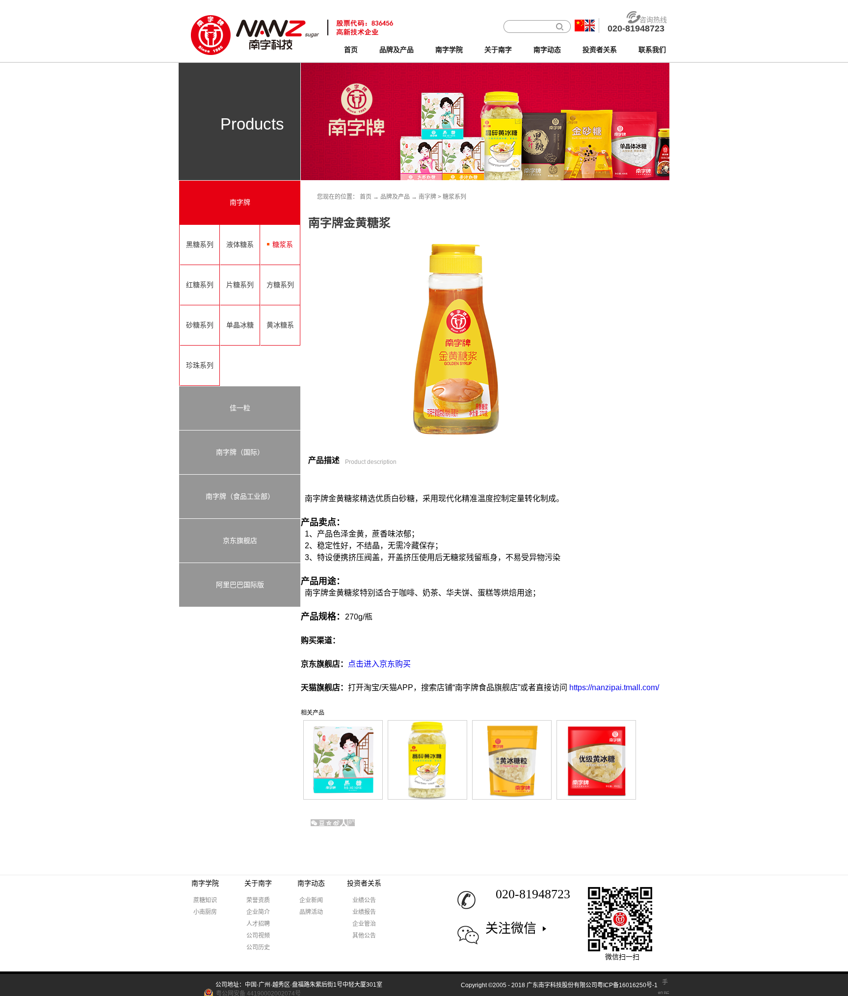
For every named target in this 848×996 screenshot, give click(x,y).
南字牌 (427, 196)
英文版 (590, 25)
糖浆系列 (454, 196)
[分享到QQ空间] (329, 822)
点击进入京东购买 (379, 664)
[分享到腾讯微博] (351, 822)
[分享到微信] (314, 822)
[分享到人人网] (343, 822)
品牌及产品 (395, 196)
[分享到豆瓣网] (321, 822)
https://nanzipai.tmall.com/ (614, 687)
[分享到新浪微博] (336, 822)
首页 (351, 50)
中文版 (579, 25)
